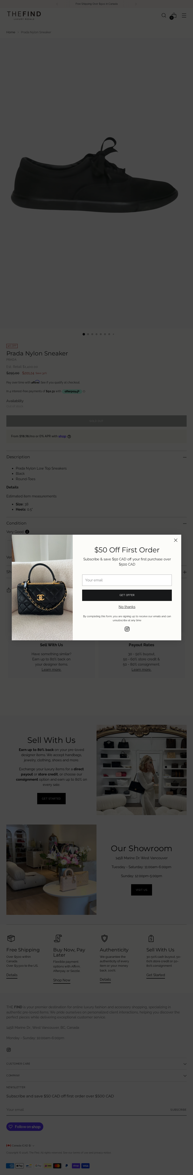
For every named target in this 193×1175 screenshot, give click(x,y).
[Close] (175, 540)
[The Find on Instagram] (127, 629)
